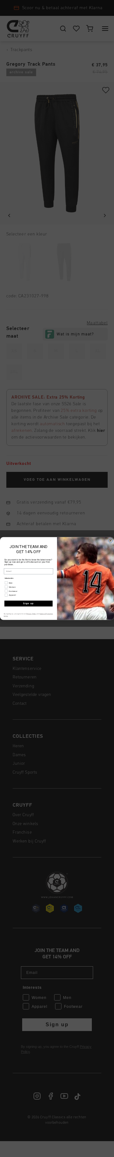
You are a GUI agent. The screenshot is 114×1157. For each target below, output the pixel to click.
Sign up (28, 603)
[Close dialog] (110, 541)
